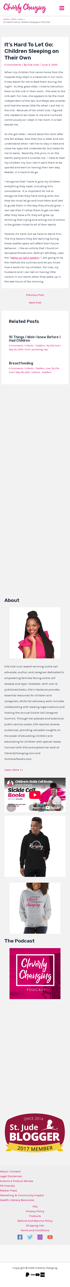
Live (48, 368)
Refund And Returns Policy (35, 1220)
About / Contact (10, 1171)
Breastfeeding (21, 363)
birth (28, 349)
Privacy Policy (35, 1211)
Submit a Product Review (16, 1181)
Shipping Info (35, 1225)
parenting (37, 349)
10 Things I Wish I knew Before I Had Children (34, 338)
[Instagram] (40, 1237)
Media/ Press (8, 1190)
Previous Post (35, 294)
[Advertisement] (29, 1055)
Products (35, 1216)
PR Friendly (7, 1185)
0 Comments (12, 64)
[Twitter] (30, 1237)
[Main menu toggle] (62, 8)
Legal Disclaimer (11, 1176)
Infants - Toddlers (35, 345)
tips (46, 349)
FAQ (35, 1206)
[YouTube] (50, 1237)
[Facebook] (20, 1237)
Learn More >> (13, 769)
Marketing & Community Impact (22, 1195)
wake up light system (25, 257)
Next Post (35, 302)
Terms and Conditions (35, 1230)
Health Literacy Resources (17, 1200)
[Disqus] (35, 431)
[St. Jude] (35, 1132)
